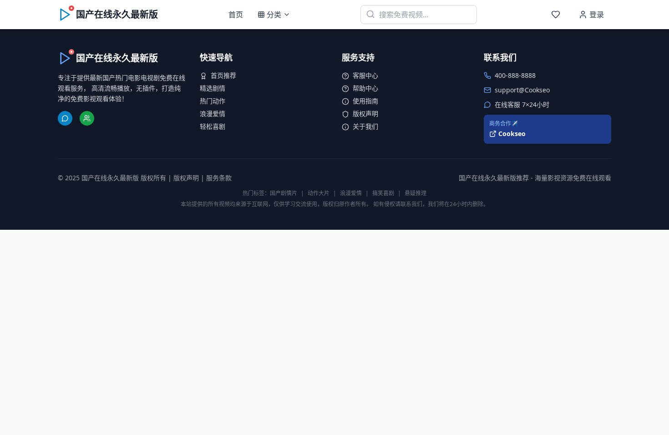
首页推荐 (223, 75)
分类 (274, 15)
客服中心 (365, 75)
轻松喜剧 (212, 126)
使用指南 (365, 100)
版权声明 (365, 113)
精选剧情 (212, 88)
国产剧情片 (283, 193)
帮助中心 (365, 88)
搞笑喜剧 (383, 193)
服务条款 (219, 177)
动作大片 (318, 193)
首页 (235, 15)
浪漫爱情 (212, 113)
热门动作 (212, 100)
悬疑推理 (415, 193)
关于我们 (365, 126)
